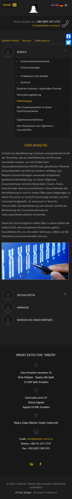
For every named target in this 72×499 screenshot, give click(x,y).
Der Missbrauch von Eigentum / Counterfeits (35, 128)
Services (26, 40)
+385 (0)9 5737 (48, 21)
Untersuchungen (30, 67)
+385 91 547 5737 (40, 443)
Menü (7, 5)
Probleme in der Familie (34, 76)
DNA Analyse (42, 40)
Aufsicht (25, 82)
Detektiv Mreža (10, 40)
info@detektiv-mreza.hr (46, 25)
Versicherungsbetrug (29, 95)
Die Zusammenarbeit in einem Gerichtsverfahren (34, 109)
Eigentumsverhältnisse (30, 119)
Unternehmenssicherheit (34, 61)
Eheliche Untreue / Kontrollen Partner (39, 88)
